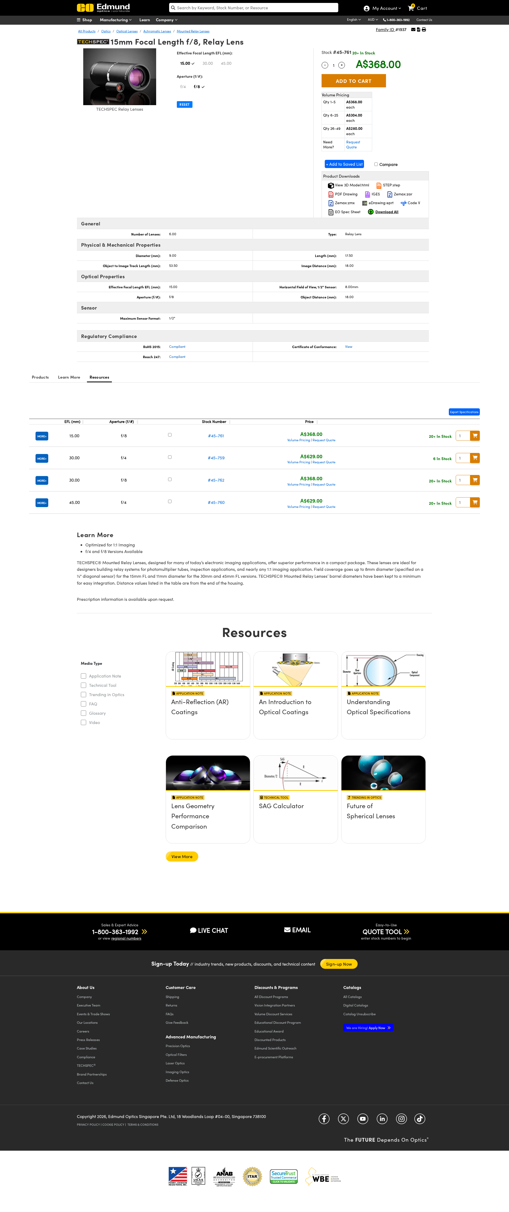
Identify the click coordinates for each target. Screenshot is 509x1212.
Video (94, 722)
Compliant (177, 346)
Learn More (69, 377)
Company (165, 19)
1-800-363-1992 (398, 20)
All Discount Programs (271, 996)
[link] (420, 4)
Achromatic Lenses (157, 31)
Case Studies (87, 1048)
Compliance (86, 1057)
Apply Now (366, 1027)
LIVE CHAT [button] (213, 930)
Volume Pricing (298, 440)
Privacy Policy (88, 1125)
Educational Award (269, 1031)
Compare (388, 164)
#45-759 (216, 457)
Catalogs (352, 996)
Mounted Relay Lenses (193, 31)
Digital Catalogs (355, 1005)
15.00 (185, 63)
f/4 (183, 86)
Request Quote (353, 144)
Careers (83, 1031)
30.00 (208, 63)
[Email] (413, 29)
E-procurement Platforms (273, 1057)
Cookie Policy (113, 1125)
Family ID (385, 29)
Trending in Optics (106, 694)
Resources (99, 377)
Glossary (97, 713)
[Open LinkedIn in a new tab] (382, 1121)
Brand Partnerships (92, 1074)
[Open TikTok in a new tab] (420, 1121)
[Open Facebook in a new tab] (324, 1121)
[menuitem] (90, 19)
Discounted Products (270, 1039)
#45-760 (216, 502)
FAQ (93, 703)
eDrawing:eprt (381, 202)
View (348, 346)
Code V (413, 202)
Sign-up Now (339, 964)
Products (40, 377)
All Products (86, 31)
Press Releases (88, 1039)
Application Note (105, 676)
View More (182, 856)
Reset (184, 104)
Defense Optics (177, 1080)
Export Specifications (464, 412)
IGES (375, 193)
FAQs (170, 1014)
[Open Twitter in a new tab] (343, 1121)
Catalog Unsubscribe (359, 1014)
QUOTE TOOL (382, 931)
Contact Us (424, 20)
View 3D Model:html (351, 184)
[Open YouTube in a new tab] (363, 1121)
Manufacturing (114, 19)
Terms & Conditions (143, 1125)
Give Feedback (177, 1022)
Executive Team (88, 1005)
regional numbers (126, 938)
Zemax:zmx (344, 202)
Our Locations (87, 1022)
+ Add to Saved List (344, 164)
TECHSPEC (86, 1065)
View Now (208, 716)
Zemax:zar (402, 193)
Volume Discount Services (273, 1014)
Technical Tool (102, 685)
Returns (171, 1005)
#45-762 (216, 480)
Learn (144, 19)
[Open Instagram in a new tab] (401, 1121)
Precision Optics (178, 1045)
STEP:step (391, 184)
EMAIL (301, 929)
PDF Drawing (346, 193)
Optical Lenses (127, 31)
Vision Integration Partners (274, 1005)
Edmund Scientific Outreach (275, 1048)
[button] (400, 19)
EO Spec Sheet (347, 211)
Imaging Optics (177, 1071)
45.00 (226, 63)
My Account (384, 8)
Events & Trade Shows (93, 1014)
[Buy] (475, 436)
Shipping (172, 996)
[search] (253, 7)
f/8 (197, 86)
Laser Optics (175, 1063)
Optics (106, 31)
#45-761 (216, 435)
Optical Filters (176, 1054)
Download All (386, 211)
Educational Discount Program (277, 1022)
